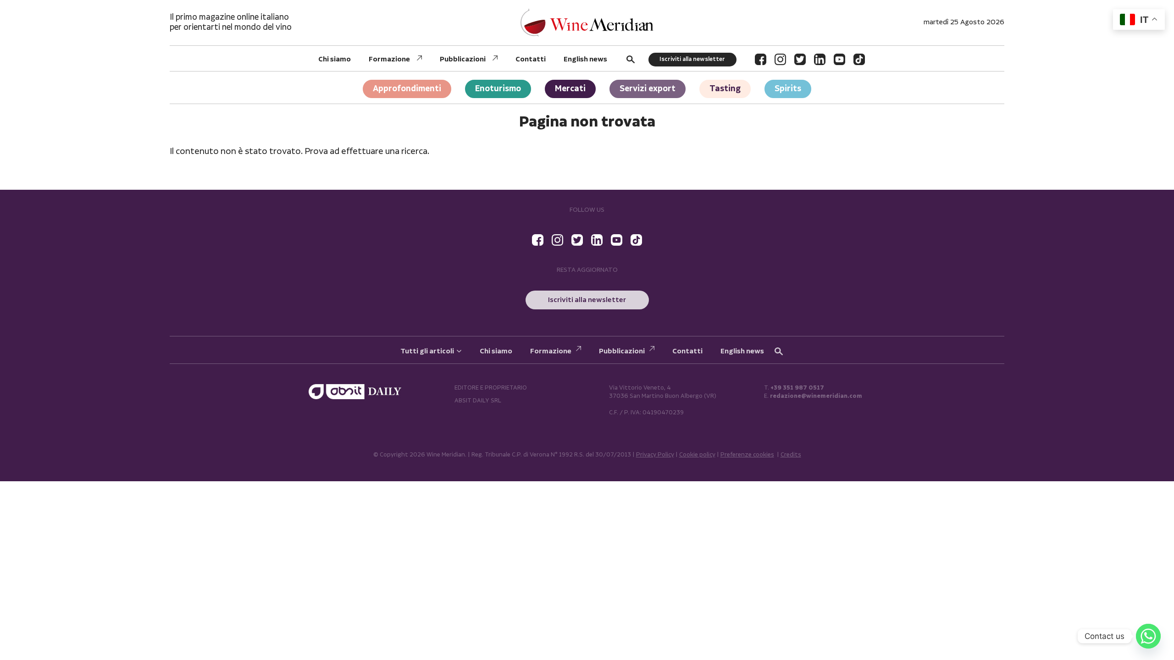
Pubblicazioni (463, 59)
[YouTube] (839, 59)
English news (585, 59)
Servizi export (648, 88)
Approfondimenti (407, 88)
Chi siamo (334, 59)
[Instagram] (780, 59)
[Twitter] (800, 59)
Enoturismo (498, 88)
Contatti (530, 59)
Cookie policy (697, 455)
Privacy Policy (655, 455)
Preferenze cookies (747, 455)
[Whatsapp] (1148, 636)
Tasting (725, 88)
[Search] (630, 59)
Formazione (389, 59)
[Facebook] (760, 59)
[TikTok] (859, 59)
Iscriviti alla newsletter (692, 59)
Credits (791, 455)
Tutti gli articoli (427, 351)
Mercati (570, 88)
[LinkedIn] (819, 59)
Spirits (788, 88)
